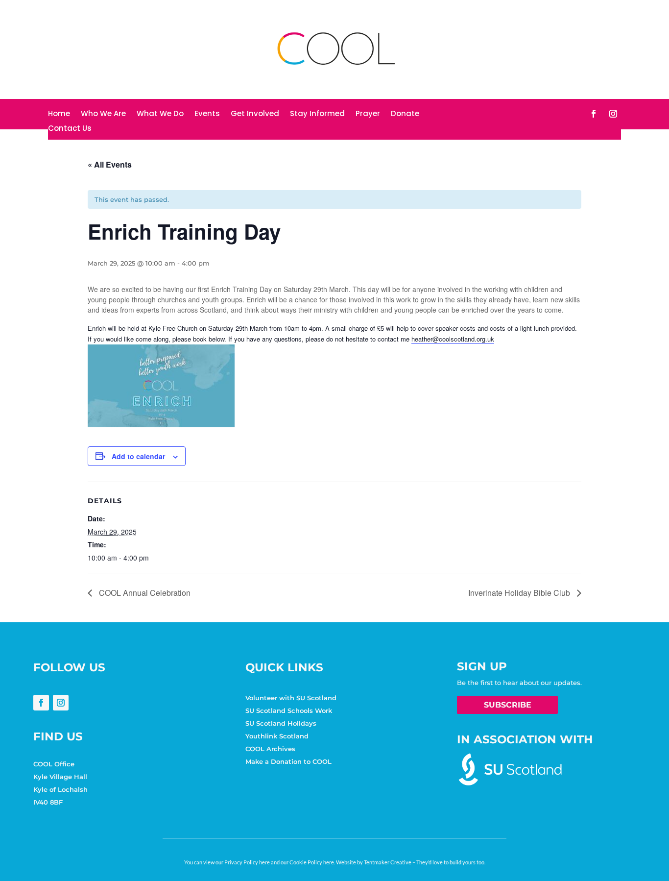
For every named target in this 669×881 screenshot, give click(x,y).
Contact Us (70, 129)
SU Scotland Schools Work (288, 710)
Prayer (368, 114)
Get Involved (255, 114)
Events (207, 114)
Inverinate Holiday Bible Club (520, 592)
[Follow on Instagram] (613, 114)
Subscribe (507, 705)
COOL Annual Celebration (144, 592)
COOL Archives (270, 749)
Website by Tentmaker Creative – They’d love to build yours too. (410, 862)
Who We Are (103, 114)
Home (59, 114)
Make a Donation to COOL (288, 761)
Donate (405, 114)
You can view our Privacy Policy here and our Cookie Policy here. (259, 862)
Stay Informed (317, 114)
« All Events (110, 164)
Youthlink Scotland (277, 736)
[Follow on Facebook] (593, 114)
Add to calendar (138, 456)
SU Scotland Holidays (280, 723)
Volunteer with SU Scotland (290, 698)
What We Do (160, 114)
